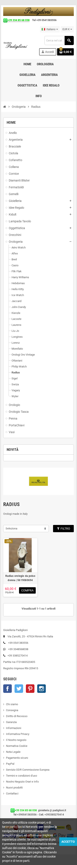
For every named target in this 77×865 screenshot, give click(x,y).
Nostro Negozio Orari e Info (22, 781)
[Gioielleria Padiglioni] (17, 45)
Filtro (65, 528)
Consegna (12, 710)
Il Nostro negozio (16, 740)
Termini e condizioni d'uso (21, 775)
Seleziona (11, 528)
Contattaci (12, 793)
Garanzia (11, 722)
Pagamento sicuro (17, 757)
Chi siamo (12, 704)
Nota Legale (13, 751)
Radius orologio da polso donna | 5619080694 (20, 578)
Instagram (41, 688)
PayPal (10, 763)
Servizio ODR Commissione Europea (27, 769)
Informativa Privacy (17, 734)
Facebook (7, 688)
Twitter (19, 688)
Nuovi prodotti (14, 787)
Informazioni (13, 728)
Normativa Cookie (16, 745)
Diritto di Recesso (16, 716)
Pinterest (30, 688)
